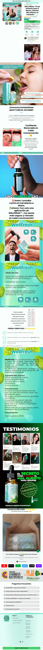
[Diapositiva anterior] (30, 42)
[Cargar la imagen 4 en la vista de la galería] (17, 23)
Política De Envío (29, 634)
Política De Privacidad (28, 624)
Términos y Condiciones (28, 631)
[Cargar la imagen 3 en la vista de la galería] (13, 23)
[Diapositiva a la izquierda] (4, 23)
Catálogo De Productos (17, 620)
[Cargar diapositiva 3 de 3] (33, 42)
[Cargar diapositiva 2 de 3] (32, 42)
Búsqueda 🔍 (28, 620)
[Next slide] (41, 538)
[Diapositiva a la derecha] (20, 23)
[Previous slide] (1, 538)
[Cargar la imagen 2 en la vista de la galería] (10, 23)
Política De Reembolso (28, 627)
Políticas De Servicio (28, 637)
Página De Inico (16, 618)
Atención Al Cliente (17, 622)
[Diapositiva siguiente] (34, 42)
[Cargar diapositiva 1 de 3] (31, 42)
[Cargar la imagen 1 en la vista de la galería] (6, 23)
